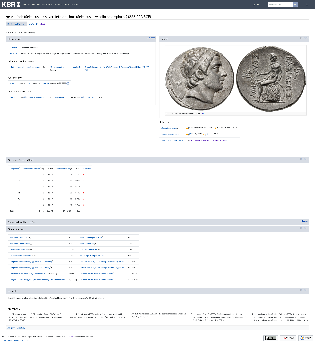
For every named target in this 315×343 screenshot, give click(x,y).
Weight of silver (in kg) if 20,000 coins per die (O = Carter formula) (37, 279)
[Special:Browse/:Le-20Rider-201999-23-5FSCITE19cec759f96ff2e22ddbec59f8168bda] (72, 314)
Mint (12, 67)
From (12, 83)
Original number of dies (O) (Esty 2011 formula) (30, 267)
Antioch (20, 67)
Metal (12, 97)
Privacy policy (7, 340)
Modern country (57, 67)
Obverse (13, 47)
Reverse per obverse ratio (21, 255)
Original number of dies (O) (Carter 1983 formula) (31, 261)
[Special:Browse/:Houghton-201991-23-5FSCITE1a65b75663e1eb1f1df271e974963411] (11, 314)
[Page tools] (258, 4)
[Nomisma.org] (67, 83)
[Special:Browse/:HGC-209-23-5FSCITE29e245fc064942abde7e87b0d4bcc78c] (194, 314)
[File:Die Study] (8, 17)
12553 (42, 24)
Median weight (35, 97)
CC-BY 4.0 (70, 337)
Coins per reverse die (88, 249)
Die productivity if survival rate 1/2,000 (96, 273)
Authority (77, 67)
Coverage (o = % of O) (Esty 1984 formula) (28, 273)
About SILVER (19, 340)
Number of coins (63, 168)
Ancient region (33, 67)
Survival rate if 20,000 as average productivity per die (102, 267)
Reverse (13, 53)
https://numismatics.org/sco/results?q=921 (207, 140)
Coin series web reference (172, 140)
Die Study (21, 328)
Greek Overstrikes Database (66, 4)
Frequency (14, 168)
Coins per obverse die (19, 249)
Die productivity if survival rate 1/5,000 (96, 279)
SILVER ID (33, 24)
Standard (91, 97)
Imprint (30, 340)
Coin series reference (170, 134)
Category (11, 328)
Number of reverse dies (20, 243)
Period (46, 83)
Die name (87, 168)
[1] (202, 113)
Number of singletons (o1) (91, 237)
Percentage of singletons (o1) (92, 255)
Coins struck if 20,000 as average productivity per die (102, 261)
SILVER (26, 4)
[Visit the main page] (11, 5)
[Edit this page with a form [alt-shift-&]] (254, 4)
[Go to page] (295, 4)
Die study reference (169, 128)
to (29, 83)
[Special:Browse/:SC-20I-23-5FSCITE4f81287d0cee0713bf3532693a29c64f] (255, 314)
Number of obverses (31, 168)
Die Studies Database (41, 4)
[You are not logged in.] (307, 4)
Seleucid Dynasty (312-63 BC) (97, 67)
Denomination (61, 97)
